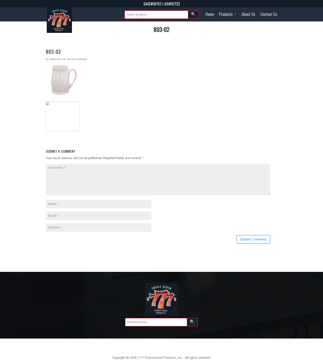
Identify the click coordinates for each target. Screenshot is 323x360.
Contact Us (268, 14)
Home (210, 14)
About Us (248, 14)
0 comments (80, 59)
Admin (52, 59)
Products (226, 14)
